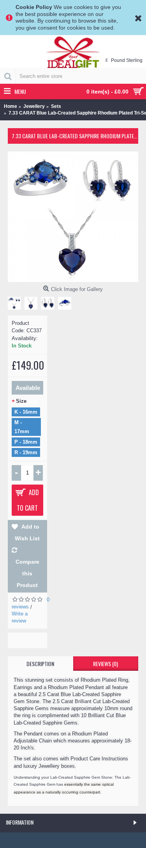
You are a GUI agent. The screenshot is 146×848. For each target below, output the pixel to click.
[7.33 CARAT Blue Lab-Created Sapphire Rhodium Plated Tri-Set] (73, 217)
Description (40, 663)
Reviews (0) (105, 663)
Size (21, 401)
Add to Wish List (27, 532)
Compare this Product (27, 573)
